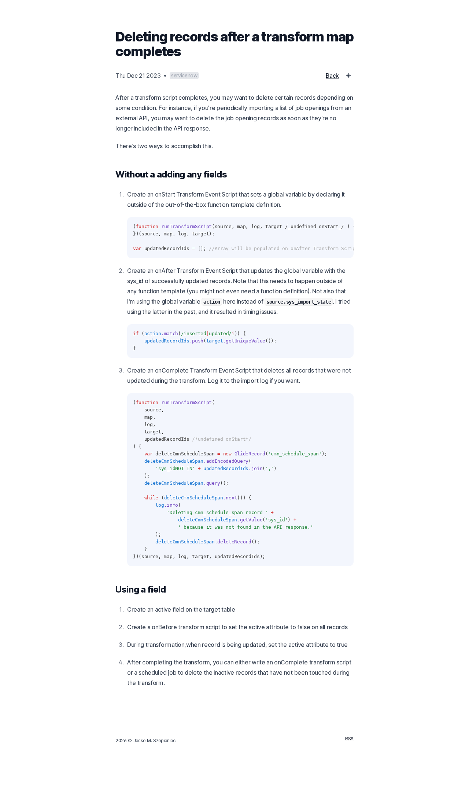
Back (332, 75)
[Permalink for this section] (232, 174)
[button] (348, 75)
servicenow (184, 75)
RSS (349, 738)
